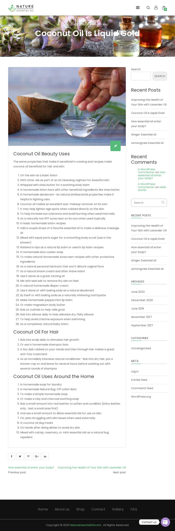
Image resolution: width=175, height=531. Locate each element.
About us (62, 509)
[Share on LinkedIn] (45, 456)
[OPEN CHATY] (165, 522)
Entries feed (139, 380)
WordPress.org (141, 397)
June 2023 (138, 292)
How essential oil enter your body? (31, 468)
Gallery (118, 509)
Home (43, 509)
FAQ (134, 509)
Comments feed (142, 388)
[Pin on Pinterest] (28, 456)
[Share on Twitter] (20, 456)
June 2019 (137, 309)
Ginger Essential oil (143, 135)
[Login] (156, 8)
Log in (135, 371)
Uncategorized (141, 348)
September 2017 (142, 325)
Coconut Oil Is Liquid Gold (87, 33)
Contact (98, 509)
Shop (80, 509)
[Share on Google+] (36, 456)
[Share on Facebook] (11, 456)
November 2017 (141, 317)
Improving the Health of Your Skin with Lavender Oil (92, 468)
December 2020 (142, 300)
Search (136, 69)
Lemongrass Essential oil (147, 143)
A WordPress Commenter (146, 170)
